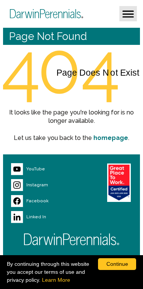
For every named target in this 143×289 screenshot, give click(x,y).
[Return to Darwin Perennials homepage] (71, 239)
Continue (117, 264)
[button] (128, 13)
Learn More (56, 280)
